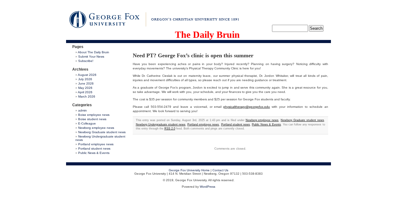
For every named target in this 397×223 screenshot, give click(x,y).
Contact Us (220, 170)
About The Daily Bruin (93, 52)
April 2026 (85, 92)
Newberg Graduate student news (102, 132)
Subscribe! (85, 61)
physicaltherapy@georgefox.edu (246, 106)
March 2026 (86, 96)
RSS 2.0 (169, 128)
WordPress (207, 186)
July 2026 (85, 79)
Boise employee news (93, 114)
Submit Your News (91, 56)
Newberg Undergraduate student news (160, 124)
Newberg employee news (96, 127)
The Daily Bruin (207, 34)
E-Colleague (87, 123)
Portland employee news (96, 144)
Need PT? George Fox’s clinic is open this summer (193, 55)
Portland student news (94, 148)
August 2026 (87, 75)
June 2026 (86, 83)
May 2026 (85, 88)
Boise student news (92, 119)
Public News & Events (93, 153)
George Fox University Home (189, 170)
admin (82, 110)
